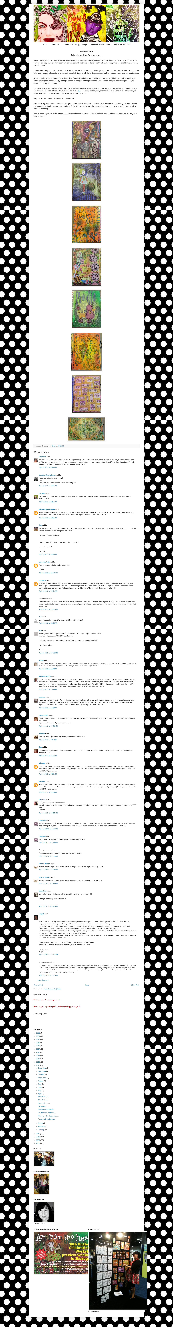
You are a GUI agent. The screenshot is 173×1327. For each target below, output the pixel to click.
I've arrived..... (43, 1106)
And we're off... (43, 1096)
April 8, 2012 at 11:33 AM (48, 623)
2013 (38, 1062)
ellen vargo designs (47, 509)
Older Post (135, 985)
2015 (38, 1055)
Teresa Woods (44, 863)
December (42, 1068)
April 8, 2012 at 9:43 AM (48, 554)
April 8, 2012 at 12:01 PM (48, 653)
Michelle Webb (45, 676)
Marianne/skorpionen (47, 475)
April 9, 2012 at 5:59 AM (48, 792)
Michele (42, 763)
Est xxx (42, 493)
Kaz (40, 630)
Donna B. (42, 580)
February (41, 1126)
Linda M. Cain (44, 562)
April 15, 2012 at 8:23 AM (48, 906)
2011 (38, 1134)
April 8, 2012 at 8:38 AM (48, 467)
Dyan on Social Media (100, 45)
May (40, 1090)
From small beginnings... (47, 1119)
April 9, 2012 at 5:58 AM (48, 774)
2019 (38, 1043)
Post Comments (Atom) (52, 989)
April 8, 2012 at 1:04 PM (48, 669)
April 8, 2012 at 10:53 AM (48, 609)
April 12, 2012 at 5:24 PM (48, 870)
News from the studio (45, 1109)
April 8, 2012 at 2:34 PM (48, 708)
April (40, 1094)
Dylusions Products (122, 45)
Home (45, 45)
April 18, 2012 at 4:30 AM (48, 975)
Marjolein (42, 891)
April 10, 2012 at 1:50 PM (48, 829)
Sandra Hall (43, 715)
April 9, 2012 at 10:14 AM (48, 813)
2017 (38, 1049)
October (41, 1074)
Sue (40, 525)
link (79, 91)
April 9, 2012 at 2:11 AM (48, 740)
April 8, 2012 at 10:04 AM (48, 573)
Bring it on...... (43, 1100)
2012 (38, 1065)
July (40, 1084)
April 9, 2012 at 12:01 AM (48, 726)
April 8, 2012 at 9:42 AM (48, 518)
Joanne (42, 733)
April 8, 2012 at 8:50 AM (48, 486)
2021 (38, 1036)
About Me (56, 45)
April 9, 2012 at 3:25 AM (48, 756)
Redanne (42, 457)
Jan (40, 617)
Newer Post (38, 985)
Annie (41, 660)
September (42, 1078)
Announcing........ (44, 1103)
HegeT (41, 914)
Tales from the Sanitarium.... (48, 1116)
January (41, 1130)
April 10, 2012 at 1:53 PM (48, 842)
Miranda (42, 800)
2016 (38, 1052)
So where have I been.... (47, 1113)
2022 (38, 1033)
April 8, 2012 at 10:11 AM (48, 591)
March (40, 1123)
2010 (38, 1137)
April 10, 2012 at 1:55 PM (48, 856)
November (42, 1071)
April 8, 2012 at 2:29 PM (48, 689)
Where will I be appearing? (75, 45)
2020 (38, 1039)
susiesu (42, 697)
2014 (38, 1059)
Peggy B (42, 820)
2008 (38, 1143)
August (41, 1081)
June (40, 1087)
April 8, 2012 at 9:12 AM (48, 502)
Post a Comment (42, 980)
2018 (38, 1046)
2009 (38, 1140)
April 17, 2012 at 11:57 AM (48, 955)
